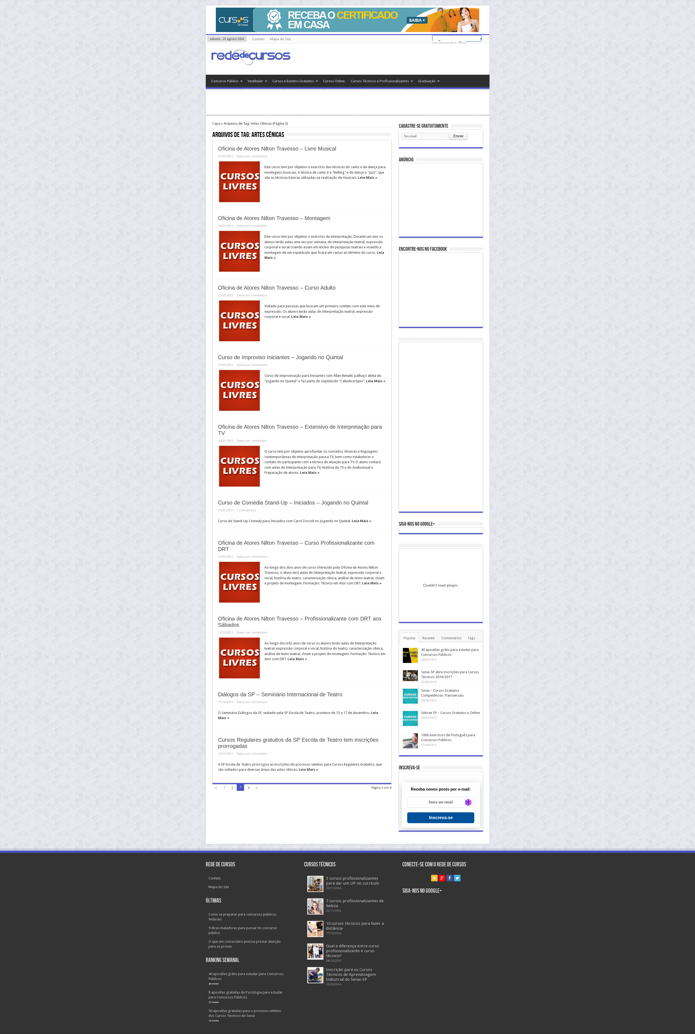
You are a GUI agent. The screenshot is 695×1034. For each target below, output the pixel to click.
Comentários (451, 638)
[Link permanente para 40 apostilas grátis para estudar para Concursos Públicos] (410, 655)
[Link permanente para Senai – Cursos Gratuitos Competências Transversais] (410, 696)
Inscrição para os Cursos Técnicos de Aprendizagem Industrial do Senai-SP (351, 974)
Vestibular (255, 81)
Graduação (426, 81)
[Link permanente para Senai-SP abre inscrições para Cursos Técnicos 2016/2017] (410, 675)
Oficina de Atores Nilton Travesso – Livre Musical (277, 149)
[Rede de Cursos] (250, 61)
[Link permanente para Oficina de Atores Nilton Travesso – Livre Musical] (239, 181)
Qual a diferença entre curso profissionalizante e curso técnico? (352, 951)
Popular (409, 638)
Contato (258, 39)
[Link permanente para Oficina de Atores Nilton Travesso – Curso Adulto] (239, 320)
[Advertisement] (347, 102)
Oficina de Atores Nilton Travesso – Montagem (274, 218)
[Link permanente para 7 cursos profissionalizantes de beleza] (315, 906)
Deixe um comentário (252, 156)
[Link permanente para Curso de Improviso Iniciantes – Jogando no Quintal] (239, 390)
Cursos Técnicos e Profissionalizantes (380, 81)
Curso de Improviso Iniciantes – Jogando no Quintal (280, 357)
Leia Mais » (367, 178)
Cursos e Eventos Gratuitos (293, 81)
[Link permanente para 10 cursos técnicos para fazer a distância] (315, 929)
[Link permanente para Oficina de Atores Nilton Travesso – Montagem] (239, 251)
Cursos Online (334, 81)
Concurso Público (224, 81)
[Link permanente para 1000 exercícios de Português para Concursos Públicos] (410, 740)
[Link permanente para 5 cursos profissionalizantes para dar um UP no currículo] (315, 883)
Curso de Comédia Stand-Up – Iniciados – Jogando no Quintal (293, 503)
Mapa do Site (280, 39)
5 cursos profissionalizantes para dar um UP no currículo (352, 881)
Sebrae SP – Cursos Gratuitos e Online (450, 713)
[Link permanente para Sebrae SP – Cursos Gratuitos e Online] (410, 718)
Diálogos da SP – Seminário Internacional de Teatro (280, 694)
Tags (471, 638)
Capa (216, 123)
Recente (428, 638)
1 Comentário (246, 510)
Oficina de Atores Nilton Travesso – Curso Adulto (277, 288)
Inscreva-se (441, 817)
